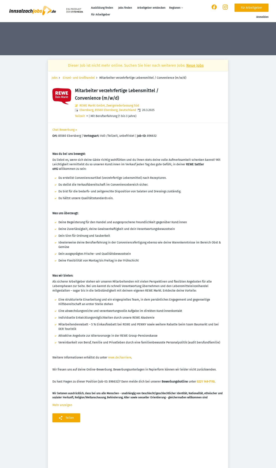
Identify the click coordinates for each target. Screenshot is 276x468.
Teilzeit (80, 116)
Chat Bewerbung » (64, 130)
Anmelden (262, 17)
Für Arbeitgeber (100, 14)
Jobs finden (125, 7)
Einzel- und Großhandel (79, 77)
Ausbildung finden (102, 7)
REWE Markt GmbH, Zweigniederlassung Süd (109, 105)
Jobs (54, 77)
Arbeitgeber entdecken (151, 7)
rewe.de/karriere (119, 357)
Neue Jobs (195, 65)
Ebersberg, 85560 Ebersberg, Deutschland (107, 110)
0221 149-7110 (206, 381)
